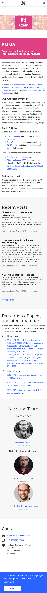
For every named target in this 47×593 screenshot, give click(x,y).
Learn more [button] (9, 582)
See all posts (8, 300)
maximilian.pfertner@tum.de (18, 535)
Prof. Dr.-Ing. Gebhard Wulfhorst (23, 506)
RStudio (13, 145)
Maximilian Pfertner (23, 443)
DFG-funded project (18, 85)
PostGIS (10, 142)
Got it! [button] (12, 588)
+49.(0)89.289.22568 (15, 540)
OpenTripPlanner (13, 136)
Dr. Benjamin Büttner (23, 478)
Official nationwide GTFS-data (18, 160)
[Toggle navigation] (3, 3)
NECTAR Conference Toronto (18, 275)
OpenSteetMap (13, 157)
